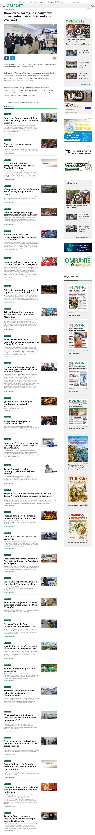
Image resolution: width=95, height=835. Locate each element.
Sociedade (7, 9)
